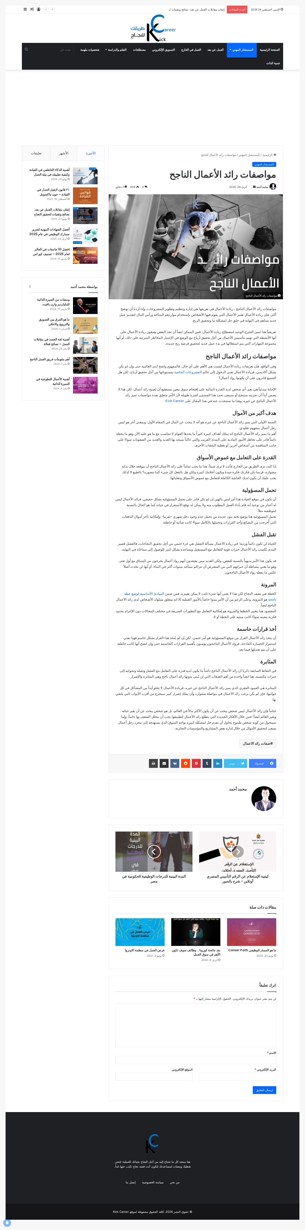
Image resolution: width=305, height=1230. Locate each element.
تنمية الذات (273, 63)
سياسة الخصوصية (153, 1182)
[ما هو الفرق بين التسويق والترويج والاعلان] (85, 325)
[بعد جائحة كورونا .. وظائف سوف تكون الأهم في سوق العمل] (195, 932)
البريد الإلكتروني (265, 1069)
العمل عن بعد (215, 49)
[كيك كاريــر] (152, 28)
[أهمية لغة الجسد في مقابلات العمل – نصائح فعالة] (85, 345)
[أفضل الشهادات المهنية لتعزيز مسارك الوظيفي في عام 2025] (85, 235)
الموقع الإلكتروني (182, 1069)
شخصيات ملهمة (89, 49)
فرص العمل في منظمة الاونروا (145, 950)
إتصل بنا (131, 1182)
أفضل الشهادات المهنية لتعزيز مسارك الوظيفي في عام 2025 (49, 231)
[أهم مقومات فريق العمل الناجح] (85, 365)
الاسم (271, 1052)
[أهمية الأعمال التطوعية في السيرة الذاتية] (85, 385)
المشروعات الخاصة (188, 372)
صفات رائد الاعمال (256, 743)
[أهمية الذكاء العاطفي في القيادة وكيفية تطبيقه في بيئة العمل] (85, 176)
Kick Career (174, 401)
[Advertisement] (152, 107)
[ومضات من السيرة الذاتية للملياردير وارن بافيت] (85, 305)
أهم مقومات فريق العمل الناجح (50, 359)
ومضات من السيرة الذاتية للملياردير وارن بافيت (53, 301)
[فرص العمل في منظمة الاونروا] (140, 932)
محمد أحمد (262, 187)
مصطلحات (139, 49)
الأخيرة (91, 153)
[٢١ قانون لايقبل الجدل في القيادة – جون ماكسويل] (85, 195)
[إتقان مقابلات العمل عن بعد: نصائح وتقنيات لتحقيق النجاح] (85, 215)
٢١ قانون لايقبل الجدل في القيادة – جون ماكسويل (53, 192)
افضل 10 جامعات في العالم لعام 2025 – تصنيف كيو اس (51, 251)
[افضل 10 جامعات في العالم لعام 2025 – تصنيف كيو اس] (85, 255)
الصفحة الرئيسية (270, 49)
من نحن (175, 1182)
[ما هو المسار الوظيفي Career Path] (251, 932)
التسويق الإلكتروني (163, 49)
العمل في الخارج (191, 49)
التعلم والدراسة (117, 49)
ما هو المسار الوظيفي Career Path (252, 950)
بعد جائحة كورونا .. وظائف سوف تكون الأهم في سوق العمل (196, 952)
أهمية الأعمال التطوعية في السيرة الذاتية (53, 381)
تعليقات (36, 153)
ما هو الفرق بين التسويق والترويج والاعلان (54, 321)
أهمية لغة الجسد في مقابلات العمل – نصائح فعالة (52, 341)
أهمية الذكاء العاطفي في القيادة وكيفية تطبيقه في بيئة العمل (49, 172)
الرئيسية (268, 155)
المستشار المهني (242, 49)
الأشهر (63, 153)
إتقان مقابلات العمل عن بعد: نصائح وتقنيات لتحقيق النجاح (189, 9)
